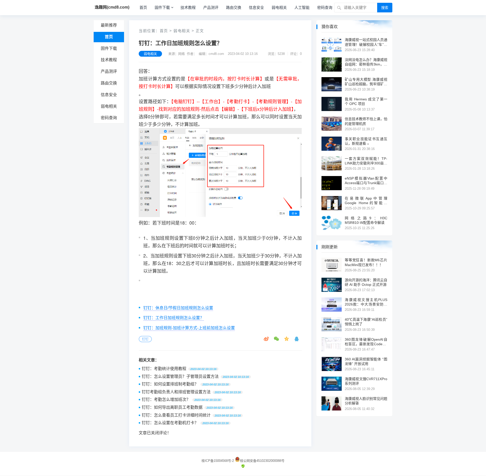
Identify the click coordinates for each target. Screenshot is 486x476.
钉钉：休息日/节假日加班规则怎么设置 (178, 308)
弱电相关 (279, 7)
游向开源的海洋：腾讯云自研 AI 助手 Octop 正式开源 (366, 282)
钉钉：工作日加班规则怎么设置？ (173, 318)
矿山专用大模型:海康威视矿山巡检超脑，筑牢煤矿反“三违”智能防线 (366, 81)
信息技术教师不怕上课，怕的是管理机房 (366, 121)
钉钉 (145, 339)
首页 (143, 7)
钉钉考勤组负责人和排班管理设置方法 (176, 392)
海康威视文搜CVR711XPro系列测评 (366, 381)
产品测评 (210, 7)
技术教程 (188, 7)
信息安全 (256, 7)
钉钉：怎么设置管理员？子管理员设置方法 (180, 376)
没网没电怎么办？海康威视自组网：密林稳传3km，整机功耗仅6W (366, 62)
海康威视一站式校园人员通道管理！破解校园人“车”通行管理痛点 (366, 42)
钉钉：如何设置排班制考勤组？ (170, 384)
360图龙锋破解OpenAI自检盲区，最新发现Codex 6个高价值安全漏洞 (366, 341)
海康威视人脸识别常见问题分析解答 (366, 401)
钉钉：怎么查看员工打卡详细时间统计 (176, 415)
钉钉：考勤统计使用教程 (164, 368)
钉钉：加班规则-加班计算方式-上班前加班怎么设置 (189, 328)
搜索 (384, 8)
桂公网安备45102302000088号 (262, 461)
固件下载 (162, 7)
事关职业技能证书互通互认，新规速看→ (366, 141)
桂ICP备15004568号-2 (217, 461)
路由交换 (233, 7)
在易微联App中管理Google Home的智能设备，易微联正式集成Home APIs (366, 200)
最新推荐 (109, 25)
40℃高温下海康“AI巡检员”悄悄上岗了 (366, 321)
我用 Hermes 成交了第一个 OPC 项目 (366, 101)
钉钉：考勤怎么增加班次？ (166, 399)
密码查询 (324, 7)
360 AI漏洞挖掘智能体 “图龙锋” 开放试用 (366, 361)
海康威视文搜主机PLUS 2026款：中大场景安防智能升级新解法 (366, 302)
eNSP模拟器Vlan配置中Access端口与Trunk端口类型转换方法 (366, 180)
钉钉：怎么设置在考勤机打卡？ (170, 423)
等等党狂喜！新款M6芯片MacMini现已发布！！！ (366, 262)
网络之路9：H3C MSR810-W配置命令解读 (366, 220)
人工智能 (302, 7)
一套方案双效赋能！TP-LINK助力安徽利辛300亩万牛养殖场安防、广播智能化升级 (366, 161)
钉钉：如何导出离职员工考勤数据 (172, 407)
